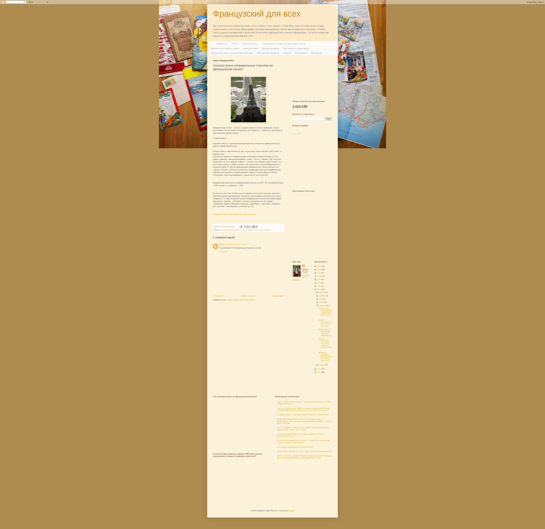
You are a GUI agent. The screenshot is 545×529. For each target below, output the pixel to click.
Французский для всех (257, 13)
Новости (287, 53)
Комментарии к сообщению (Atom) (240, 300)
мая (321, 299)
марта (321, 302)
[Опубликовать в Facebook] (253, 226)
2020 (319, 266)
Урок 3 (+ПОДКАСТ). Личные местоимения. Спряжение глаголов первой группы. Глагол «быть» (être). (303, 429)
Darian (222, 244)
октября (322, 296)
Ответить (223, 252)
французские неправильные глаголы (233, 230)
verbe (256, 230)
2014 (319, 286)
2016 (319, 280)
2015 (319, 283)
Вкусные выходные (271, 48)
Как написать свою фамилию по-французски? (295, 447)
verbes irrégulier (264, 230)
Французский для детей (268, 53)
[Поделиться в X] (251, 226)
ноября (322, 292)
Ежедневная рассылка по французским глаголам (234, 214)
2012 (319, 369)
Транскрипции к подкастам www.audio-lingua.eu (284, 44)
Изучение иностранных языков (225, 48)
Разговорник (301, 53)
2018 (319, 273)
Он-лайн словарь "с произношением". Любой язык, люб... (325, 357)
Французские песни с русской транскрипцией (232, 53)
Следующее (218, 296)
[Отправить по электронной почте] (245, 226)
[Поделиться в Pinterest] (256, 226)
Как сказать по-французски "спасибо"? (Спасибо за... (325, 333)
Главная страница (248, 296)
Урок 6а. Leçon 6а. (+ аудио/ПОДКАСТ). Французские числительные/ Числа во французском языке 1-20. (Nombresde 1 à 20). (304, 457)
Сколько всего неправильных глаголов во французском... (325, 313)
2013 (319, 290)
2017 (319, 276)
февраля (323, 306)
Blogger (292, 511)
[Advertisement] (313, 77)
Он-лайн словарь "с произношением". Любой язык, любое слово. (303, 415)
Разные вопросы (250, 44)
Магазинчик (316, 53)
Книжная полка (251, 48)
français (250, 230)
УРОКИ (234, 44)
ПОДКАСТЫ (221, 44)
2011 (319, 372)
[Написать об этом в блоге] (248, 226)
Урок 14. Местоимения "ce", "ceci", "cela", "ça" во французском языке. (304, 451)
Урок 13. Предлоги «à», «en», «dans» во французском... (325, 344)
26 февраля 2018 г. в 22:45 (236, 244)
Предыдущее (277, 296)
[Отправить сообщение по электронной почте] (241, 226)
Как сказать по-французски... (297, 48)
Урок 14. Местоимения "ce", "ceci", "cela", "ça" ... (325, 323)
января (322, 365)
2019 (319, 270)
